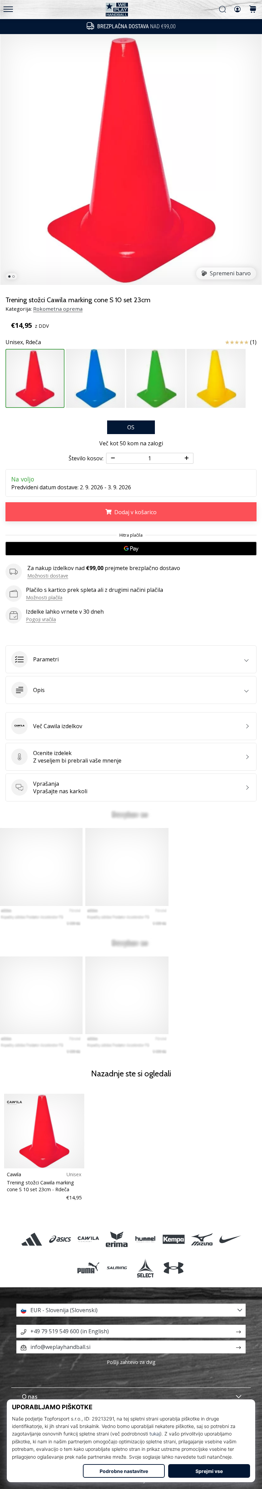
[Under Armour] (173, 1268)
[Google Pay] (131, 548)
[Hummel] (145, 1239)
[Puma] (88, 1268)
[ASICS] (60, 1239)
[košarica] (253, 9)
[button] (131, 659)
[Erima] (117, 1239)
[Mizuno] (202, 1239)
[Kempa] (173, 1239)
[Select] (145, 1268)
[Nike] (230, 1239)
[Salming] (117, 1268)
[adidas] (31, 1239)
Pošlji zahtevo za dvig (131, 1362)
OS (130, 427)
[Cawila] (88, 1239)
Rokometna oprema (58, 308)
